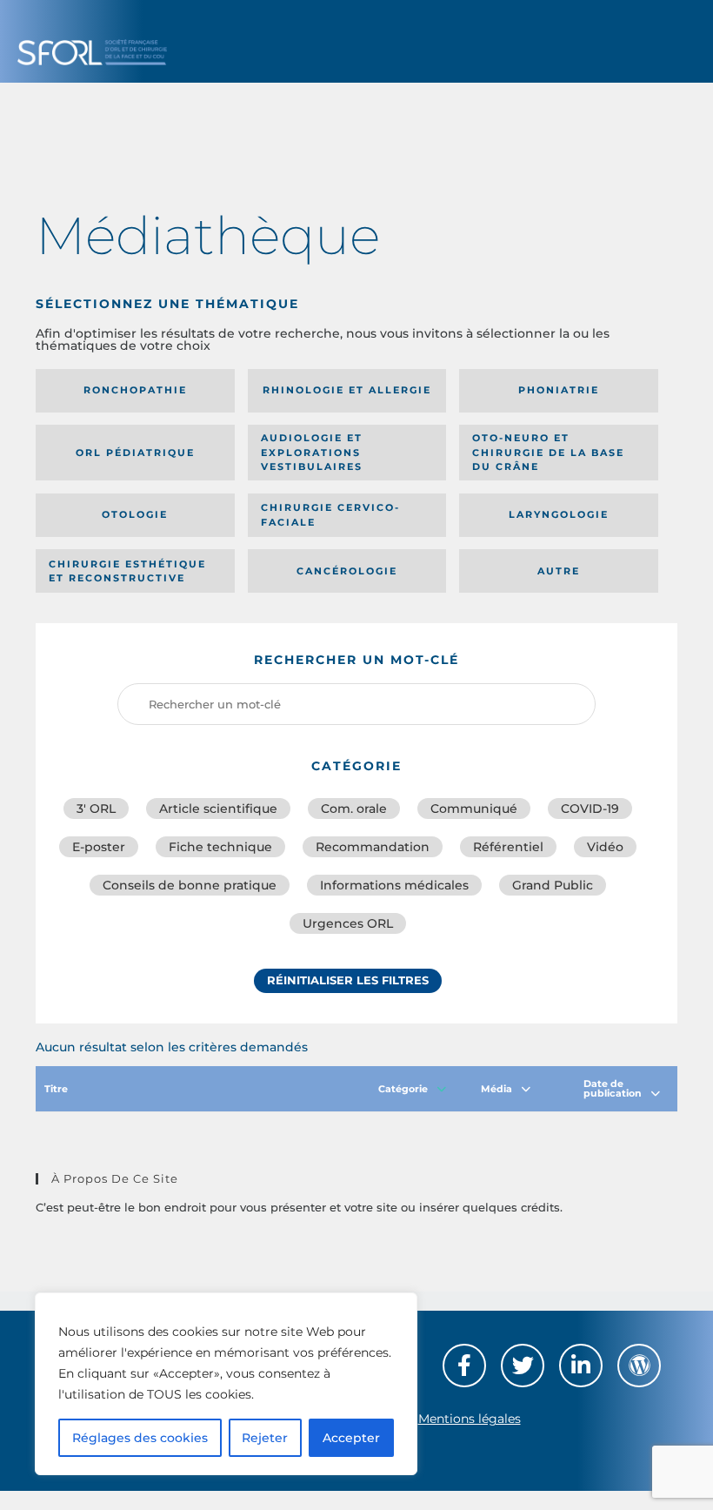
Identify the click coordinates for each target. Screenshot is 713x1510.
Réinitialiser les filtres (348, 980)
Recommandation (373, 847)
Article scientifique (218, 808)
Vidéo (605, 847)
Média (496, 1089)
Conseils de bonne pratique (190, 885)
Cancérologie (347, 571)
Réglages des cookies (140, 1438)
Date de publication (612, 1088)
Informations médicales (394, 885)
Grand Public (552, 885)
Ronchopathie (135, 390)
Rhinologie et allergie (347, 390)
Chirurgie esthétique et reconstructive (127, 571)
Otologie (135, 514)
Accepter (351, 1438)
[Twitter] (522, 1365)
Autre (558, 571)
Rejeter (265, 1438)
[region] (226, 1383)
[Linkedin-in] (581, 1365)
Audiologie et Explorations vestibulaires (312, 452)
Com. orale (354, 808)
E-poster (98, 847)
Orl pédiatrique (135, 452)
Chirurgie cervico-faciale (330, 514)
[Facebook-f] (464, 1365)
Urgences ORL (348, 923)
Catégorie (403, 1089)
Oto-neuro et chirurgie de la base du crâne (548, 452)
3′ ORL (96, 808)
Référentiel (508, 847)
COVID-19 (590, 808)
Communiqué (473, 808)
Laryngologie (559, 514)
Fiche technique (220, 847)
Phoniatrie (558, 390)
